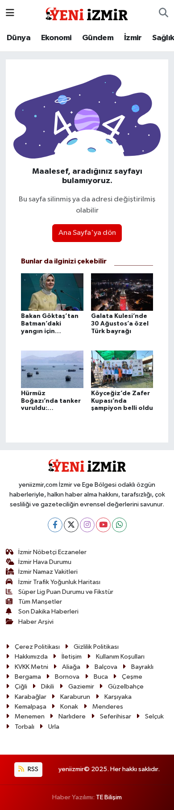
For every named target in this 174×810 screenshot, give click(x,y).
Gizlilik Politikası (96, 646)
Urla (53, 726)
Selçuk (154, 716)
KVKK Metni (31, 667)
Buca (101, 676)
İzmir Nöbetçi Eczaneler (52, 552)
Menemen (30, 716)
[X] (71, 525)
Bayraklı (142, 667)
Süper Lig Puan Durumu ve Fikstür (65, 592)
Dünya (18, 38)
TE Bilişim (109, 797)
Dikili (47, 686)
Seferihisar (115, 716)
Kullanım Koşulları (120, 656)
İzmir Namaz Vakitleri (48, 571)
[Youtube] (103, 525)
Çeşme (132, 676)
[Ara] (163, 13)
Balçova (106, 667)
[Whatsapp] (119, 525)
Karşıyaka (118, 696)
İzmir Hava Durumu (44, 562)
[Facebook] (55, 525)
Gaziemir (81, 686)
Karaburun (75, 696)
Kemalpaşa (30, 706)
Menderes (107, 706)
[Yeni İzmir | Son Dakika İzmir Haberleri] (87, 12)
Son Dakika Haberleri (48, 611)
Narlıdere (72, 716)
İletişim (72, 656)
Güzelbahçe (126, 686)
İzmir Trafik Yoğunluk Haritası (59, 582)
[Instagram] (87, 525)
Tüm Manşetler (40, 601)
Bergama (28, 676)
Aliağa (71, 667)
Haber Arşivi (36, 621)
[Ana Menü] (10, 13)
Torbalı (24, 726)
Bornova (67, 676)
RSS (32, 769)
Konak (69, 706)
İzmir (133, 38)
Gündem (97, 38)
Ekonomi (56, 38)
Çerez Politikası (37, 646)
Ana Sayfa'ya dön (87, 233)
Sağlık (163, 38)
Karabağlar (30, 696)
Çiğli (21, 686)
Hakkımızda (31, 656)
